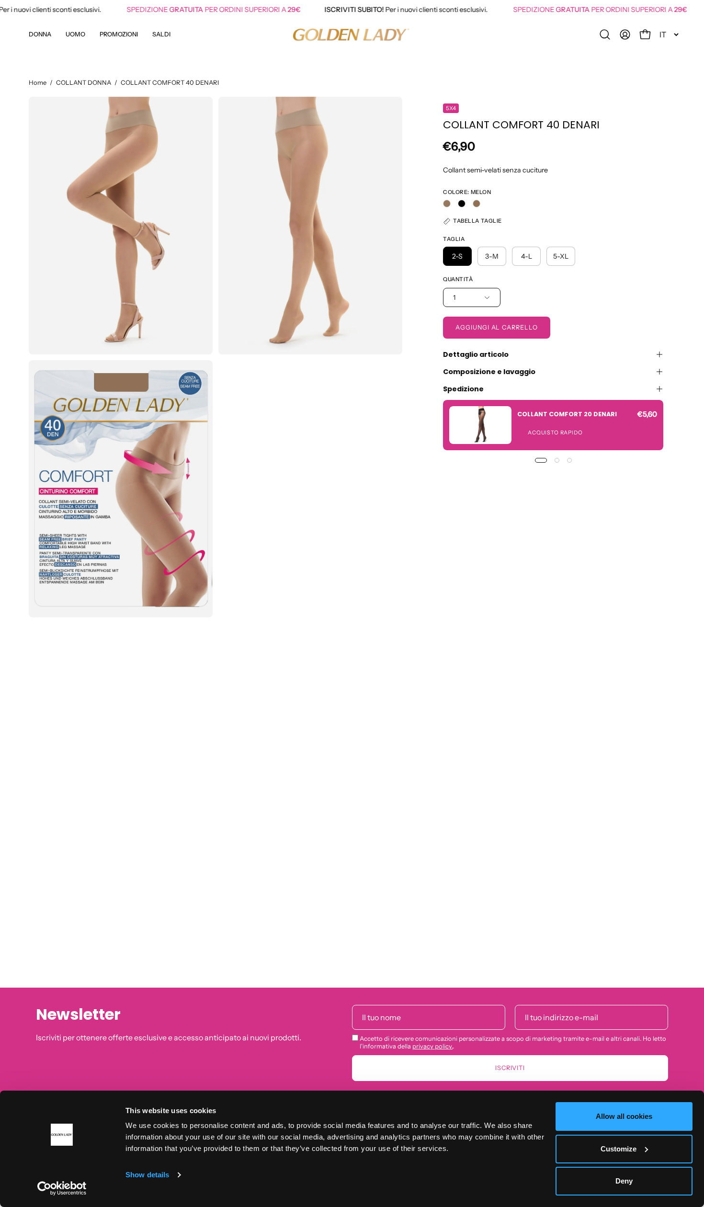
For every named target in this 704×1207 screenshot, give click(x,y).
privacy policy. (432, 1045)
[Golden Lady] (352, 34)
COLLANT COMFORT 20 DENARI (567, 414)
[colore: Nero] (462, 203)
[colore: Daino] (476, 203)
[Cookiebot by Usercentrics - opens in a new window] (62, 1188)
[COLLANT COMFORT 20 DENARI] (480, 425)
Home (37, 82)
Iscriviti (510, 1067)
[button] (118, 34)
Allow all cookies (624, 1116)
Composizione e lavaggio (489, 371)
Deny (624, 1181)
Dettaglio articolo (476, 354)
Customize (618, 1149)
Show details (147, 1175)
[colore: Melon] (447, 203)
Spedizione (463, 389)
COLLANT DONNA (83, 82)
